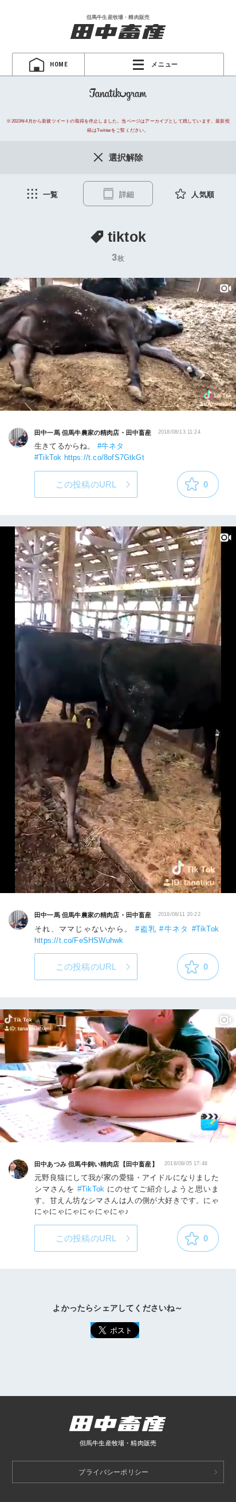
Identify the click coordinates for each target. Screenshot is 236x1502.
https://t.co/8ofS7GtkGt (104, 457)
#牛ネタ (110, 446)
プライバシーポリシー (113, 1472)
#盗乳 (145, 929)
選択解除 (126, 157)
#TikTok (47, 457)
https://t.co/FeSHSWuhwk (78, 940)
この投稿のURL (86, 484)
